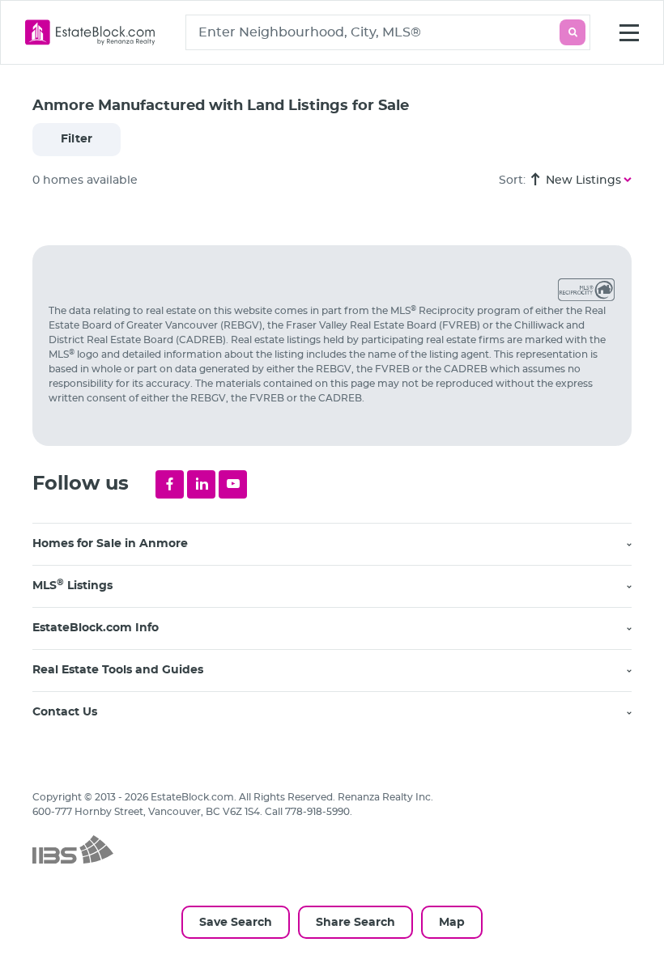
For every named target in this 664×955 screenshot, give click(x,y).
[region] (340, 580)
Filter (76, 139)
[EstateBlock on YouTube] (233, 484)
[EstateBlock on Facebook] (169, 484)
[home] (90, 32)
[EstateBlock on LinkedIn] (201, 484)
